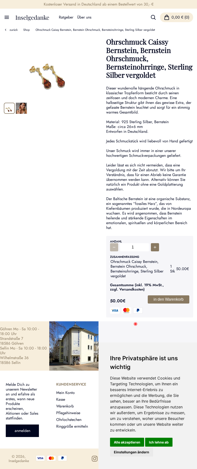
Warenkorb (65, 406)
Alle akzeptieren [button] (127, 442)
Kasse (60, 399)
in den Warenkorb (169, 299)
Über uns (84, 17)
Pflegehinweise (68, 413)
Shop (26, 30)
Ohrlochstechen (68, 419)
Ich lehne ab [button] (159, 442)
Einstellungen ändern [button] (131, 452)
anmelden (22, 430)
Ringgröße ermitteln (72, 426)
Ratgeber (66, 17)
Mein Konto (65, 392)
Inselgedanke (32, 17)
